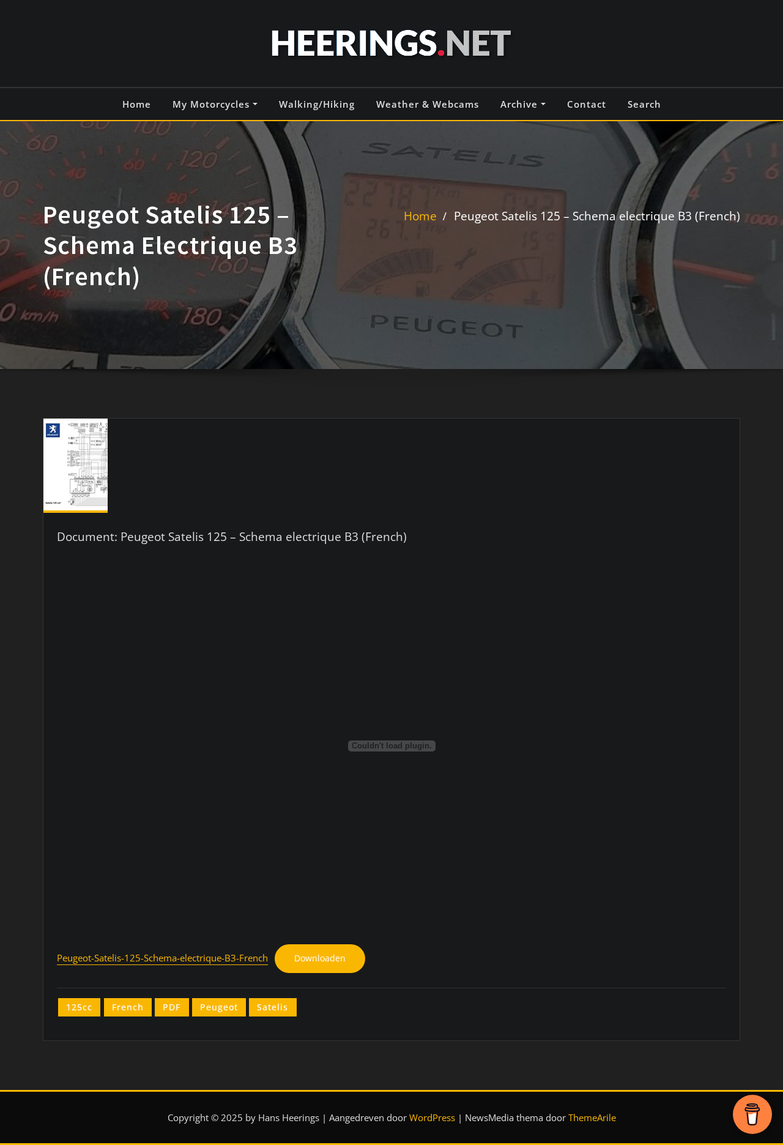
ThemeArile (592, 1117)
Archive (520, 104)
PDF (171, 1007)
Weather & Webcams (427, 104)
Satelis (272, 1007)
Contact (586, 104)
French (128, 1007)
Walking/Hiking (317, 104)
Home (136, 104)
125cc (79, 1007)
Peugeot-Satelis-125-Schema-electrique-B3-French (162, 958)
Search (644, 104)
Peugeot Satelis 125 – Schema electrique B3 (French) (597, 215)
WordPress (432, 1117)
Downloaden (320, 958)
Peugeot (219, 1007)
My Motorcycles (213, 104)
